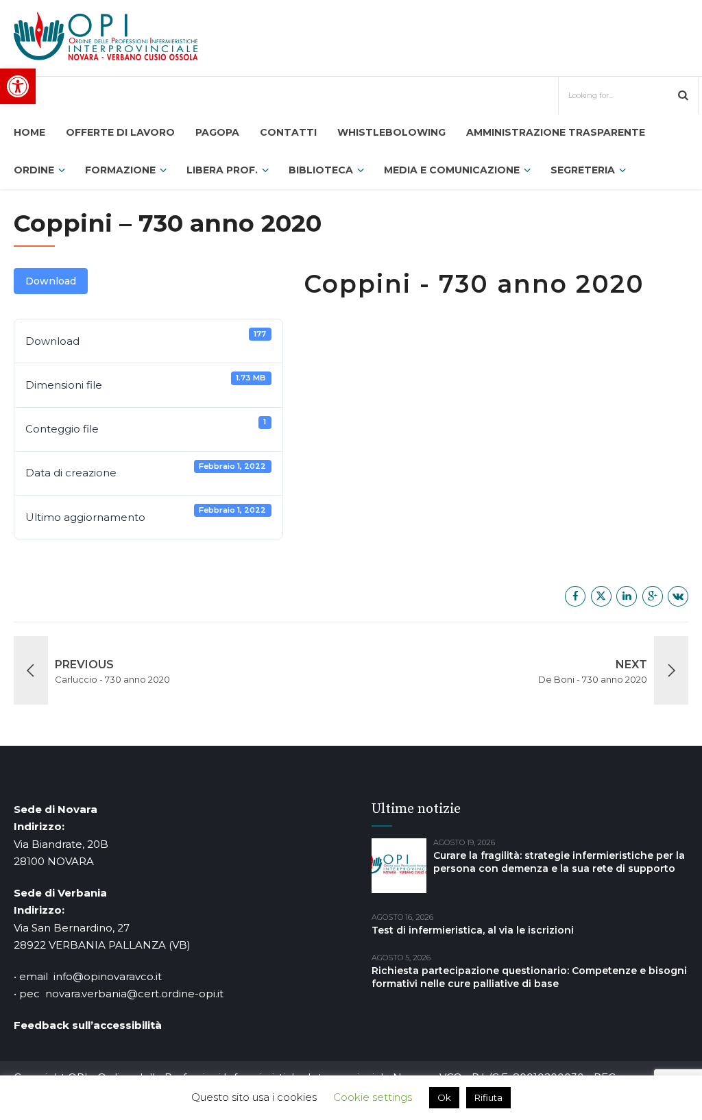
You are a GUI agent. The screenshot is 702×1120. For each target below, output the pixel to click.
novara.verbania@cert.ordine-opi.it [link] (134, 993)
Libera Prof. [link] (222, 170)
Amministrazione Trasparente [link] (555, 132)
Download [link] (50, 281)
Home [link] (29, 132)
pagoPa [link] (217, 132)
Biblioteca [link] (321, 170)
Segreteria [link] (582, 170)
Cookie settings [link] (372, 1097)
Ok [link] (444, 1097)
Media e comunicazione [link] (452, 170)
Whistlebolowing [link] (391, 132)
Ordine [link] (34, 170)
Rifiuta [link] (488, 1097)
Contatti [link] (288, 132)
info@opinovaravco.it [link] (107, 976)
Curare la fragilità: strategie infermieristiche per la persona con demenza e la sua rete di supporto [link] (559, 862)
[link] (18, 86)
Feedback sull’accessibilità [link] (88, 1025)
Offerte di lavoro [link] (120, 132)
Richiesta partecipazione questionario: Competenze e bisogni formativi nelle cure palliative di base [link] (529, 977)
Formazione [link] (120, 170)
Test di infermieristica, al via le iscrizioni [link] (473, 930)
